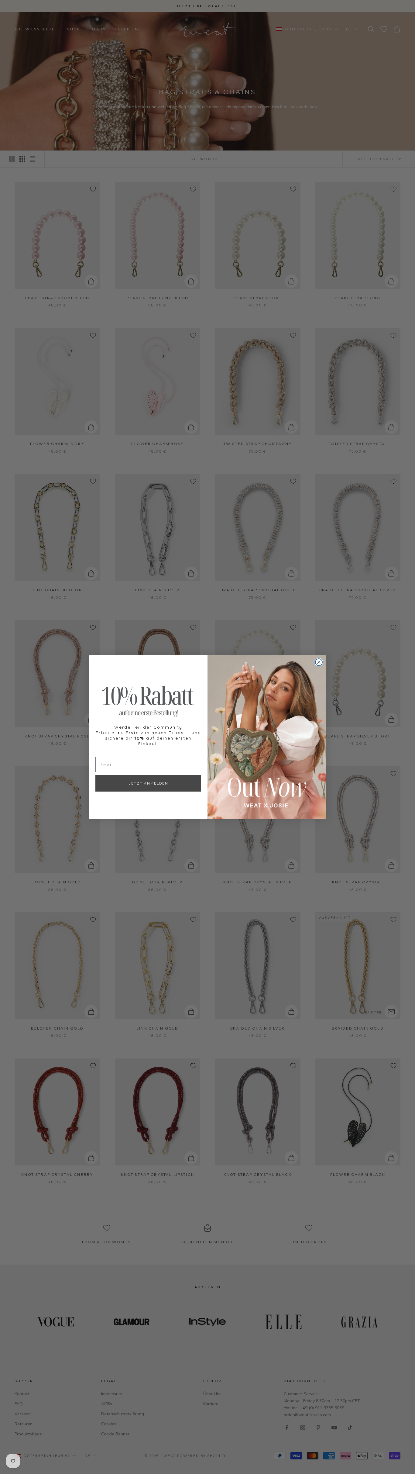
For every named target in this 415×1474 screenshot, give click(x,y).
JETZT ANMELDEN (148, 783)
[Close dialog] (318, 662)
